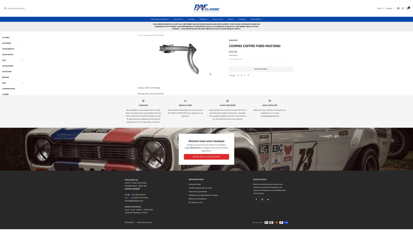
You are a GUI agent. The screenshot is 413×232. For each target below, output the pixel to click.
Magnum (233, 40)
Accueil (140, 35)
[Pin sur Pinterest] (241, 75)
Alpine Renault (8, 49)
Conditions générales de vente (200, 188)
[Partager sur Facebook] (238, 75)
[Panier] (407, 8)
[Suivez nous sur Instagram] (262, 199)
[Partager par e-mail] (248, 75)
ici (159, 122)
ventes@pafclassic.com (270, 116)
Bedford (5, 77)
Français (389, 8)
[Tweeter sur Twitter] (245, 75)
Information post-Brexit (198, 191)
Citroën (5, 94)
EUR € (379, 8)
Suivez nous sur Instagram (206, 157)
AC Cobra (5, 37)
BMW (4, 83)
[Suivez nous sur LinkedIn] (268, 199)
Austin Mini (7, 72)
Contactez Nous (195, 184)
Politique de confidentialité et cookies (203, 195)
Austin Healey (8, 66)
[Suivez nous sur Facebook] (256, 199)
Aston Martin (7, 54)
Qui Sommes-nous (196, 202)
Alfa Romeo (6, 43)
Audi (4, 60)
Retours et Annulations (197, 199)
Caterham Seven (8, 89)
